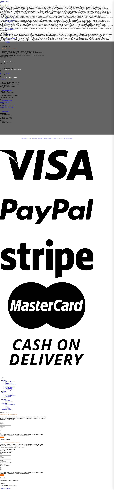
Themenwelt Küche (11, 19)
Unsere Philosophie (10, 38)
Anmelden (14, 485)
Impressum (40, 138)
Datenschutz (47, 138)
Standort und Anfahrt (5, 73)
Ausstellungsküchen (10, 24)
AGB (61, 138)
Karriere (7, 41)
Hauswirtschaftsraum (10, 29)
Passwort (2, 483)
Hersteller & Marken (10, 21)
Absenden (2, 437)
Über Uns (4, 37)
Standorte (7, 42)
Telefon (2, 457)
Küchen (4, 14)
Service (4, 33)
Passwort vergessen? (5, 488)
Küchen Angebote (10, 16)
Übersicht (7, 34)
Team (6, 40)
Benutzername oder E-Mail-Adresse (9, 480)
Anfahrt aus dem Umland (6, 79)
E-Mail (1, 460)
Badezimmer (8, 30)
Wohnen (4, 27)
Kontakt (30, 138)
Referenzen (5, 32)
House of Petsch (9, 28)
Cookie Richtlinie (67, 138)
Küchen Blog (9, 17)
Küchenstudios (8, 22)
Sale (5, 25)
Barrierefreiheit (55, 138)
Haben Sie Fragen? (5, 465)
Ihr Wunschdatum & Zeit (6, 462)
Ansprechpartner (9, 36)
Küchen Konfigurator (10, 20)
